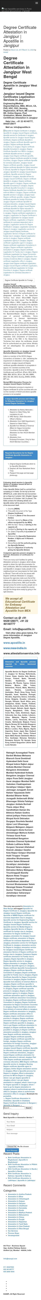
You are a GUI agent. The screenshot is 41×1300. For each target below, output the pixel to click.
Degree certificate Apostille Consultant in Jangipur (17, 971)
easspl (5, 52)
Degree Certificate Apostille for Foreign (19, 280)
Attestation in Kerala (16, 1210)
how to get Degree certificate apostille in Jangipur (19, 1021)
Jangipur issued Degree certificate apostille (19, 1044)
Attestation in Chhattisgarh (18, 1199)
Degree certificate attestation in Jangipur (19, 1011)
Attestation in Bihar (15, 1196)
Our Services (13, 1231)
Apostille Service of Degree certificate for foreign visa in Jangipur (18, 930)
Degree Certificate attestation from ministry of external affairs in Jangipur (20, 1008)
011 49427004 (8, 1267)
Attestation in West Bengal (18, 1228)
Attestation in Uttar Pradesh (19, 1226)
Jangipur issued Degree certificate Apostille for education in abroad (20, 1049)
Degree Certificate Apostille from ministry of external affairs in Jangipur (20, 981)
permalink (7, 1096)
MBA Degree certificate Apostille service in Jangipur (20, 1063)
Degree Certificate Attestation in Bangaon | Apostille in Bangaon (20, 1104)
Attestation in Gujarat (16, 1201)
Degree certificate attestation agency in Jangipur (18, 992)
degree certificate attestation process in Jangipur (18, 1017)
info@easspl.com (10, 1258)
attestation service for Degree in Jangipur (19, 946)
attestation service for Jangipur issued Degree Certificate (19, 948)
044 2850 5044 (8, 1271)
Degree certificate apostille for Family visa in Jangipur (19, 973)
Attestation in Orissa (16, 1217)
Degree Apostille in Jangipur (22, 959)
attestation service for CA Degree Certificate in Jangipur (20, 944)
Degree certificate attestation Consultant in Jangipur (19, 1001)
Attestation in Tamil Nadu (18, 1224)
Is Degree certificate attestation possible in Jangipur (19, 1031)
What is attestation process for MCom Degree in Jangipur (18, 1074)
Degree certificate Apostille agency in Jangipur (18, 964)
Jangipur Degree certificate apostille (17, 1036)
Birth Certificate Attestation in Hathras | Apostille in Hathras (19, 1174)
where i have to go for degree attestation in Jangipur (18, 1086)
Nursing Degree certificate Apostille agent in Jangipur (18, 1066)
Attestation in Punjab (16, 1219)
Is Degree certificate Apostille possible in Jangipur (18, 1028)
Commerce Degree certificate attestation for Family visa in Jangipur (20, 956)
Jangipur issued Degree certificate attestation (19, 1051)
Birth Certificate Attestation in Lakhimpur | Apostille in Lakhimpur (21, 1179)
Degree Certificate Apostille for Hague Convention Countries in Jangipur (20, 977)
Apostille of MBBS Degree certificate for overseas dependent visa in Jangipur (18, 916)
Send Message (12, 1150)
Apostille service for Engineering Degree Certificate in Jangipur (19, 921)
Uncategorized (13, 1235)
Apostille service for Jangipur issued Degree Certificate (20, 923)
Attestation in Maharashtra (18, 1215)
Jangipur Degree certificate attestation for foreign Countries (17, 1042)
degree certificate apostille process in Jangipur (18, 989)
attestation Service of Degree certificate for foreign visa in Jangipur (20, 953)
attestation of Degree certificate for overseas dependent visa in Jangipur (19, 940)
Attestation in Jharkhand (17, 1205)
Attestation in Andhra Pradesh (20, 1194)
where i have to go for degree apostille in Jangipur (19, 1083)
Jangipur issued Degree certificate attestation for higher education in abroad (18, 1054)
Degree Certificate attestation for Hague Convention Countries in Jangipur (20, 1004)
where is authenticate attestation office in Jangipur (19, 1092)
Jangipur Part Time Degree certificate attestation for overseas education (19, 1059)
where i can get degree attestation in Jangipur (16, 1081)
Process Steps (13, 1233)
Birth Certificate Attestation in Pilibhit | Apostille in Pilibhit (22, 1165)
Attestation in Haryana (16, 1203)
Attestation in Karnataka (17, 1208)
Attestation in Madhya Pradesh (20, 1212)
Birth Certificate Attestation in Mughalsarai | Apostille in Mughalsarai (19, 1159)
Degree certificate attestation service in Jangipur (18, 1019)
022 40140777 (8, 1269)
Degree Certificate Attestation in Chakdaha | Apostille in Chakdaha (16, 1099)
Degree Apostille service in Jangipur (17, 961)
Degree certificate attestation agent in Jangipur (18, 994)
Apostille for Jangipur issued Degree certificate (20, 912)
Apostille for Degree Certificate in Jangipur (18, 909)
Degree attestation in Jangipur (15, 963)
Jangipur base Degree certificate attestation (19, 1033)
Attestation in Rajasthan (17, 1221)
